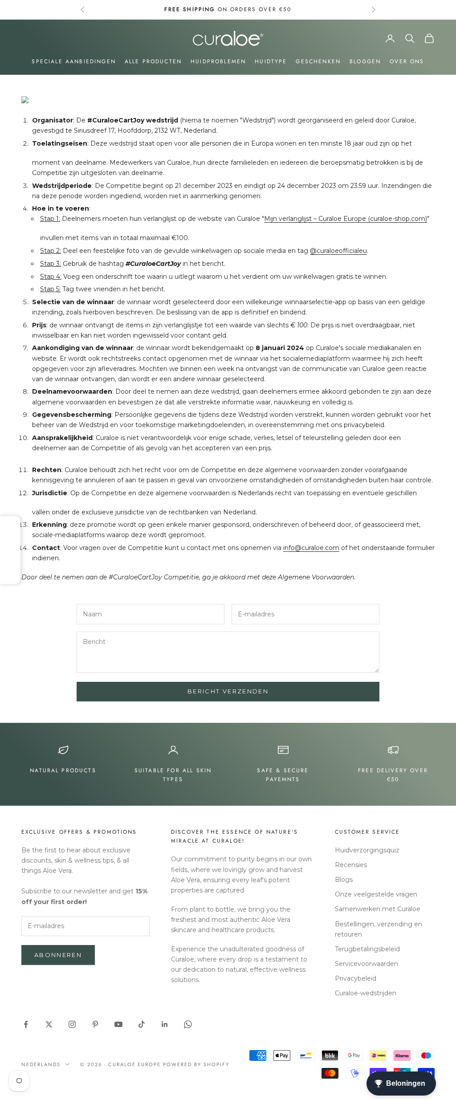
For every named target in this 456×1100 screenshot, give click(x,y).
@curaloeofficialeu (338, 251)
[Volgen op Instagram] (72, 1024)
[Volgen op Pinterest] (95, 1024)
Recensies (351, 865)
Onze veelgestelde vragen (376, 894)
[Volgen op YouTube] (118, 1024)
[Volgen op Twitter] (49, 1024)
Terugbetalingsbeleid (367, 949)
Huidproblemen (218, 61)
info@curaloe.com (311, 548)
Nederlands (41, 1064)
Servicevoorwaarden (366, 964)
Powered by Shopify (196, 1064)
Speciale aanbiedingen (73, 61)
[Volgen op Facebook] (25, 1024)
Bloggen (365, 61)
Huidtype (271, 61)
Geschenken (318, 61)
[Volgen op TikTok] (141, 1024)
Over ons (407, 61)
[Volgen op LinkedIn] (164, 1024)
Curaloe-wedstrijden (365, 993)
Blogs (344, 880)
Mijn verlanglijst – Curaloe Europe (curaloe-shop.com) (345, 219)
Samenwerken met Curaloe (377, 909)
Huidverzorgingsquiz (367, 850)
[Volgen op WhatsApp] (187, 1024)
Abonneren (58, 954)
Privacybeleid (355, 978)
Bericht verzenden (228, 691)
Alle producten (153, 61)
